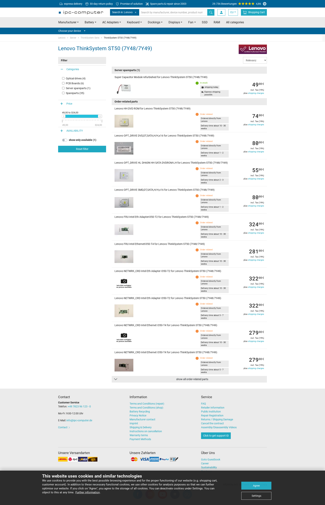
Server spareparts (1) (78, 88)
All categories (235, 22)
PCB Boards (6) (75, 83)
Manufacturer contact (142, 419)
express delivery (72, 3)
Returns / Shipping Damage (217, 419)
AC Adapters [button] (110, 22)
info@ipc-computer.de (79, 420)
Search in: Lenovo (122, 12)
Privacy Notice (138, 415)
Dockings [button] (154, 22)
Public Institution (211, 411)
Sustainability (209, 467)
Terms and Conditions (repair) (147, 403)
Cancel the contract (212, 423)
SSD (205, 22)
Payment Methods (140, 439)
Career (205, 463)
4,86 (236, 3)
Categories (72, 69)
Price (69, 103)
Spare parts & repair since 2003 (168, 3)
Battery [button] (89, 22)
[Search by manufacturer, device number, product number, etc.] (210, 12)
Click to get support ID (216, 435)
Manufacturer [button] (67, 22)
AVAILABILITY (74, 130)
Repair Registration (212, 415)
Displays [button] (174, 22)
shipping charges (256, 93)
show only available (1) (82, 139)
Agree (256, 485)
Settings (256, 495)
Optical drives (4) (76, 78)
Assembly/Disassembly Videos (219, 427)
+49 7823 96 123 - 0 (79, 406)
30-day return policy (101, 3)
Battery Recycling (140, 411)
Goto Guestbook (210, 459)
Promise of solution (131, 3)
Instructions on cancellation (146, 431)
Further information (87, 492)
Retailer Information (212, 407)
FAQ (203, 403)
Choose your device (69, 30)
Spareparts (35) (75, 93)
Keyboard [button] (133, 22)
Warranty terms (139, 435)
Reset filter (82, 148)
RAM (217, 22)
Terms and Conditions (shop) (146, 407)
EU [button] (232, 12)
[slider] (63, 116)
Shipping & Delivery (141, 427)
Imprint (134, 423)
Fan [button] (190, 22)
